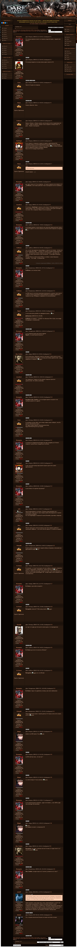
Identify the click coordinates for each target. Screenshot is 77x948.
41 (51, 892)
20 (51, 440)
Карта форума (69, 71)
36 (51, 777)
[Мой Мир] (5, 23)
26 (51, 565)
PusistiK (19, 624)
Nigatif (19, 311)
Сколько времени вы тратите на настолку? (28, 938)
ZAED (19, 59)
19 (51, 420)
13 (54, 290)
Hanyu (19, 102)
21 (52, 463)
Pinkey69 (19, 545)
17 (52, 377)
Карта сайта (68, 69)
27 (51, 583)
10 (51, 224)
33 (53, 711)
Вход (58, 17)
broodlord (19, 204)
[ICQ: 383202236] (30, 645)
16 (50, 354)
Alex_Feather (19, 354)
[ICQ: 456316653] (30, 100)
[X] (7, 23)
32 (54, 688)
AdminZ (19, 914)
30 (51, 647)
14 (53, 311)
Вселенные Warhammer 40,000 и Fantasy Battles (30, 30)
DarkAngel (19, 140)
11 (51, 247)
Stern (19, 525)
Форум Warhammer (16, 30)
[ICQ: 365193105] (30, 543)
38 (51, 823)
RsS (75, 17)
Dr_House (19, 565)
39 (50, 846)
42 (51, 914)
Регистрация (64, 17)
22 (51, 486)
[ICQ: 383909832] (30, 374)
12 (53, 268)
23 (51, 509)
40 (54, 869)
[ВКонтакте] (2, 23)
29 (51, 624)
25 (54, 545)
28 (51, 606)
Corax (19, 82)
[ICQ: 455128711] (30, 222)
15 (54, 331)
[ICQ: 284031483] (34, 80)
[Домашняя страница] (30, 935)
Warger (19, 731)
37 (52, 800)
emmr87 (19, 892)
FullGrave (19, 120)
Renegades (19, 36)
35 (51, 754)
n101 (19, 509)
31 (51, 670)
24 (51, 525)
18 (51, 397)
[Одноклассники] (3, 23)
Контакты (70, 17)
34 (51, 731)
